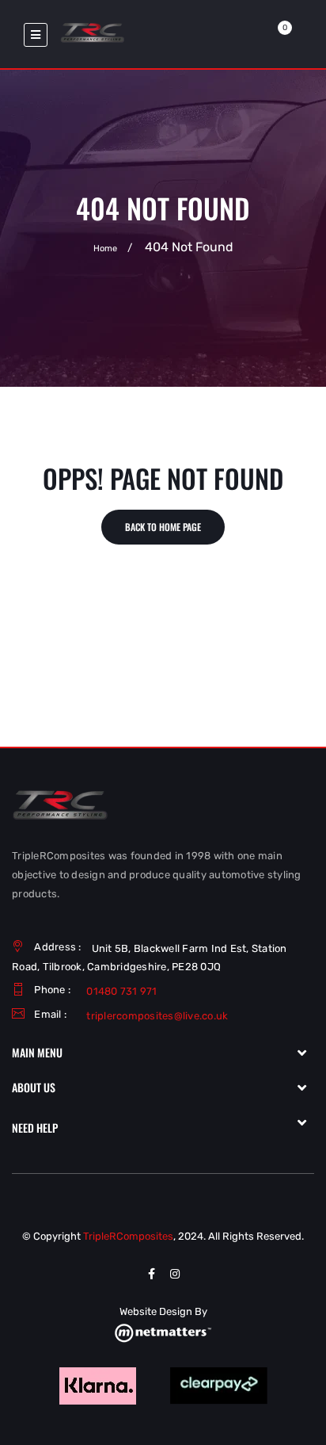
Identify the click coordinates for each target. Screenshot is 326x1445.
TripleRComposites (128, 1236)
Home (105, 248)
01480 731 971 (121, 991)
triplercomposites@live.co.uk (157, 1016)
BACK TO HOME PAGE (163, 526)
